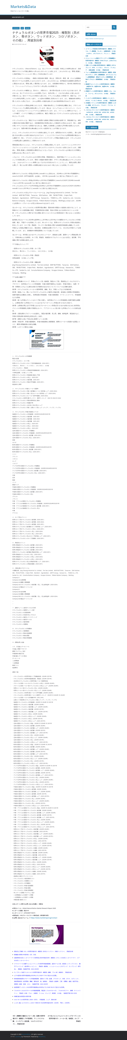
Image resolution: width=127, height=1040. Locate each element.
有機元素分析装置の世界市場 (22, 996)
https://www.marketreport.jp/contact (44, 918)
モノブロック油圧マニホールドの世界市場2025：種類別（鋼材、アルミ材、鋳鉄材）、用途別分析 (43, 972)
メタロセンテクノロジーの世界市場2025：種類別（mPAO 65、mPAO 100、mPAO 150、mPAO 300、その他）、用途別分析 (100, 112)
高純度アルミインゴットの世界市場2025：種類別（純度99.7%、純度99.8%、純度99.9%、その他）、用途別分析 (101, 86)
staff (25, 44)
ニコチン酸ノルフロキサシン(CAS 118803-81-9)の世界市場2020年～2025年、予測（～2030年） (42, 1003)
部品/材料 (28, 28)
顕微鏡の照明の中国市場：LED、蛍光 (25, 954)
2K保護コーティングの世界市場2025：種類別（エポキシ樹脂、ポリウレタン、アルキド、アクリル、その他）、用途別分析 (101, 105)
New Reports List (18, 17)
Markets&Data (23, 6)
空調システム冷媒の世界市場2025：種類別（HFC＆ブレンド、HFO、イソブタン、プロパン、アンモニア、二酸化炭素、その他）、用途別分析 (101, 67)
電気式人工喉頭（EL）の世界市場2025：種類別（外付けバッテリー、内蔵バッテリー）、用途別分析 (43, 951)
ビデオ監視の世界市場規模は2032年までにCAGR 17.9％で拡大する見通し (35, 975)
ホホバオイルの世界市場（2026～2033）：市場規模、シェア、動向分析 (35, 999)
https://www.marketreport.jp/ (95, 38)
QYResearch (16, 28)
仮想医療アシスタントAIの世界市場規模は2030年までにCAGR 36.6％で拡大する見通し (39, 987)
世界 (22, 28)
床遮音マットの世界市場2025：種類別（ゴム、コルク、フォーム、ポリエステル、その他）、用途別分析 (101, 93)
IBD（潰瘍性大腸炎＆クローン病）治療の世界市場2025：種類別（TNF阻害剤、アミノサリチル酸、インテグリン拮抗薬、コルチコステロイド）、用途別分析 (29, 1020)
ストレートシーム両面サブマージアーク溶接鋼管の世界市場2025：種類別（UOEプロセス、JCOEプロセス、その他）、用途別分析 (101, 60)
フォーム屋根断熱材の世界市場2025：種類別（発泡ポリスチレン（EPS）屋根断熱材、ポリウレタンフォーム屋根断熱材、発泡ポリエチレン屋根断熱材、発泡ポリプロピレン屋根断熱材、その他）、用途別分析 (101, 77)
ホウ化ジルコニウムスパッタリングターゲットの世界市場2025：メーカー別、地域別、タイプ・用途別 (64, 1018)
